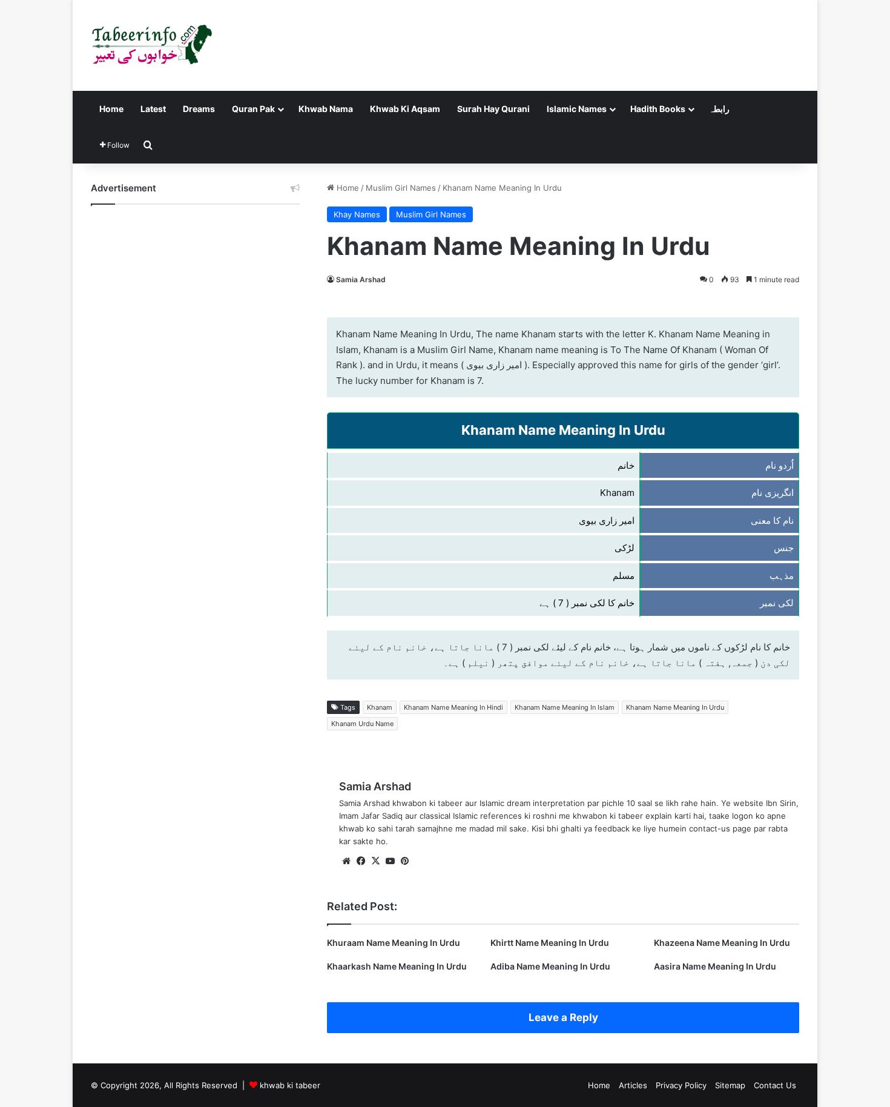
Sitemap (730, 1085)
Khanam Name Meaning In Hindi (453, 707)
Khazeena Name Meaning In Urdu (722, 942)
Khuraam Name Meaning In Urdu (393, 942)
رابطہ (719, 109)
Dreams (199, 109)
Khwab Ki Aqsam (405, 109)
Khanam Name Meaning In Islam (565, 707)
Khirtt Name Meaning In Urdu (549, 942)
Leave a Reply (563, 1017)
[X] (375, 861)
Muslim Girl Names (401, 188)
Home (111, 109)
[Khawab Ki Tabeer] (151, 45)
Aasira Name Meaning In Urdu (715, 966)
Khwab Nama (325, 109)
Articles (633, 1085)
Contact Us (775, 1085)
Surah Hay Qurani (493, 109)
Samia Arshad (361, 279)
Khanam (379, 707)
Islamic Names (577, 109)
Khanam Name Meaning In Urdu (675, 707)
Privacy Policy (681, 1085)
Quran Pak (253, 109)
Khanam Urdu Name (362, 723)
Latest (153, 109)
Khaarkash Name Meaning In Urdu (397, 966)
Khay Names (357, 214)
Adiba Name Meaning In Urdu (550, 966)
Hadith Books (657, 109)
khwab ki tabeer (290, 1085)
